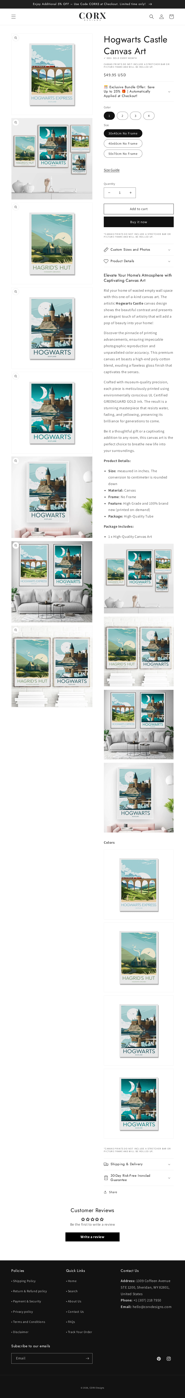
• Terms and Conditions (28, 1322)
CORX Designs (97, 1387)
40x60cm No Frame (123, 143)
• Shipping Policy (23, 1281)
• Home (71, 1281)
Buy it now (138, 222)
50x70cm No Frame (123, 154)
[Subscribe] (87, 1358)
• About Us (73, 1301)
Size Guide (112, 170)
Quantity (109, 184)
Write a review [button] (92, 1236)
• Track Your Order (79, 1332)
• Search (72, 1291)
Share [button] (113, 1192)
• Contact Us (75, 1312)
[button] (13, 17)
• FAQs (70, 1322)
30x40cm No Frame (123, 133)
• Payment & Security (26, 1301)
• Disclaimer (19, 1332)
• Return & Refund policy (29, 1291)
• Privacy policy (22, 1312)
